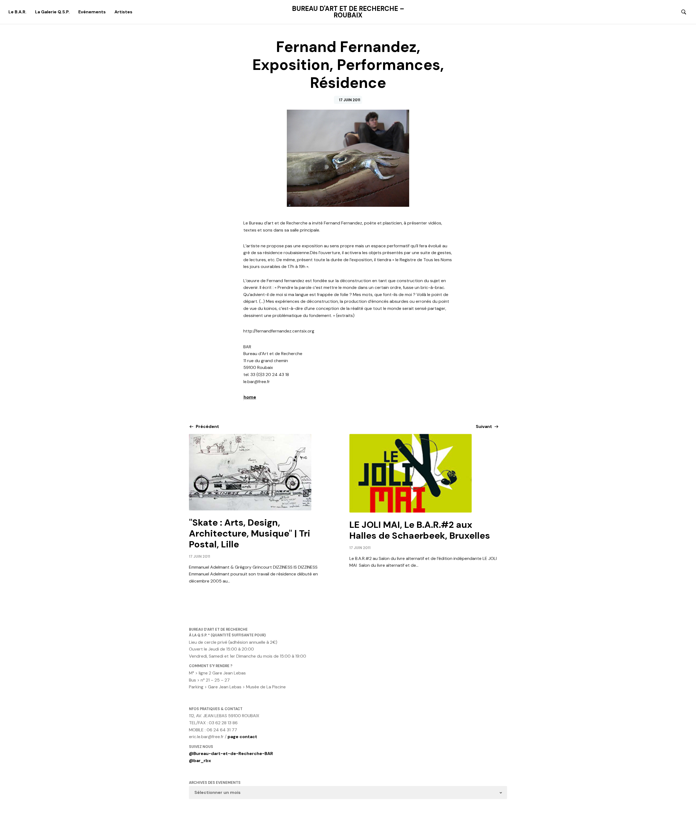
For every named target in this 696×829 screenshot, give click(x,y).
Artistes (123, 12)
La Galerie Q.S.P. (52, 12)
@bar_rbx (200, 760)
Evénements (92, 12)
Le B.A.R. (17, 12)
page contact (242, 736)
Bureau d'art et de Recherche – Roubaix (348, 12)
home (250, 397)
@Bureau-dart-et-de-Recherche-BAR (231, 753)
